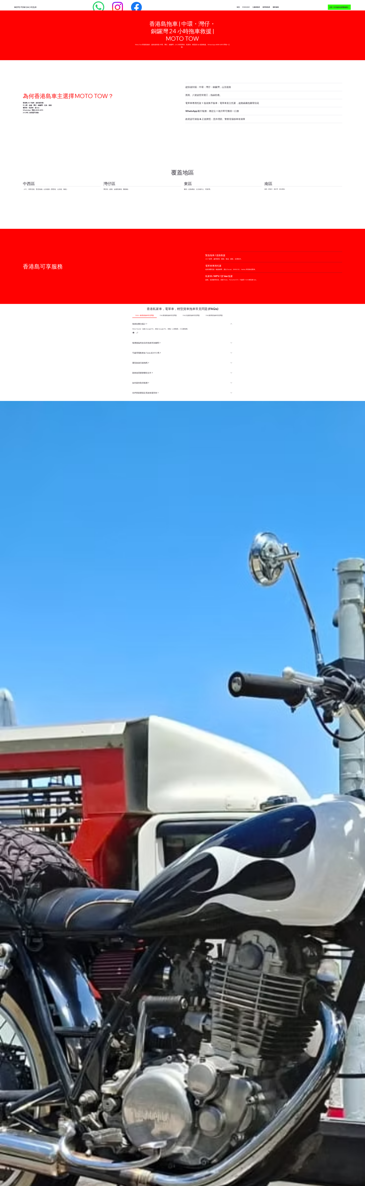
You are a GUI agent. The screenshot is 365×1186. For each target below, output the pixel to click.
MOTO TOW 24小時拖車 (25, 7)
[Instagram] (117, 7)
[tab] (144, 315)
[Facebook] (136, 7)
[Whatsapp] (98, 7)
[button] (133, 333)
